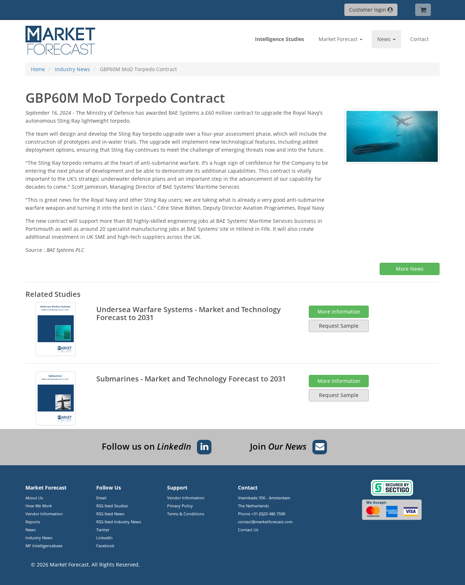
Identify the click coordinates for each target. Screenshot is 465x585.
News (30, 529)
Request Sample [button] (339, 325)
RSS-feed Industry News (118, 521)
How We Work (38, 505)
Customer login (368, 9)
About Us (34, 497)
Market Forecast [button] (339, 39)
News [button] (384, 39)
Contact (419, 39)
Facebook (105, 545)
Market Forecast (69, 564)
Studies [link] (279, 39)
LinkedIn (104, 537)
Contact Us (248, 529)
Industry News (38, 537)
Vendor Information (44, 513)
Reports (32, 521)
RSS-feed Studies (112, 505)
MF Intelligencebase (43, 545)
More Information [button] (339, 311)
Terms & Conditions (185, 513)
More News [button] (410, 268)
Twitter (102, 529)
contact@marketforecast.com (265, 521)
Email (101, 497)
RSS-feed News (110, 513)
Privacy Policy (180, 505)
